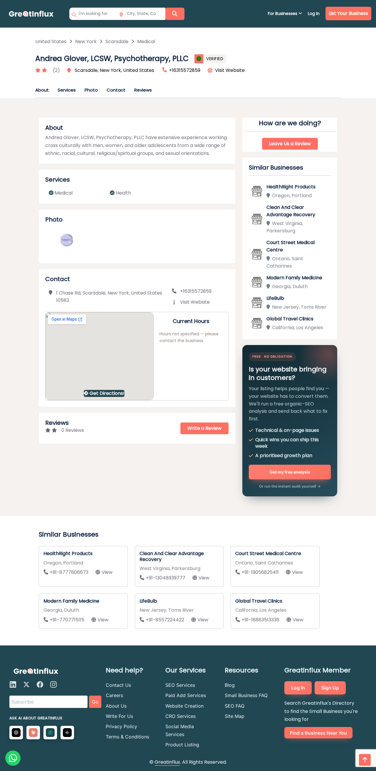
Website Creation (184, 706)
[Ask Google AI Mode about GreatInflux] (67, 732)
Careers (114, 695)
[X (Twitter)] (26, 684)
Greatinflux (167, 762)
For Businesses (283, 13)
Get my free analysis (290, 471)
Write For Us (119, 716)
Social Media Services (179, 730)
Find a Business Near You (318, 733)
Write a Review (204, 428)
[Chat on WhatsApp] (13, 758)
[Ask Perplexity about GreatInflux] (50, 732)
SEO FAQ (234, 706)
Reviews (143, 90)
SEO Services (180, 685)
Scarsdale (116, 41)
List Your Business (348, 13)
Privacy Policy (121, 726)
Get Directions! (107, 393)
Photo (91, 90)
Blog (230, 685)
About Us (116, 706)
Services (67, 90)
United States (50, 41)
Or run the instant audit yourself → (290, 486)
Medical (146, 41)
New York (86, 41)
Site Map (234, 716)
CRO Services (180, 716)
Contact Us (118, 685)
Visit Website (230, 70)
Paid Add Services (185, 695)
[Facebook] (39, 684)
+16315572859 (196, 291)
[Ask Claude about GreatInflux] (33, 732)
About (42, 90)
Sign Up (330, 688)
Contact (116, 90)
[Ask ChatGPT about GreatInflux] (16, 732)
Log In (314, 13)
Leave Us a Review (290, 143)
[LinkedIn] (12, 684)
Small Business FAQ (246, 695)
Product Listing (182, 745)
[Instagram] (53, 684)
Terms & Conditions (127, 737)
